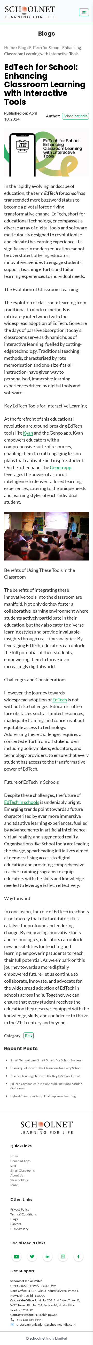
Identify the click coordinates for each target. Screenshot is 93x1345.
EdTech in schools (21, 802)
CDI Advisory (19, 1229)
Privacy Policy (19, 1209)
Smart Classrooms (22, 1170)
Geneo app (60, 467)
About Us (16, 1175)
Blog (22, 47)
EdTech (59, 699)
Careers (15, 1224)
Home (9, 47)
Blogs (14, 1219)
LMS (13, 1165)
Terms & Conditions (23, 1214)
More (14, 1185)
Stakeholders (19, 1180)
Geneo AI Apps (20, 1161)
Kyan (28, 433)
